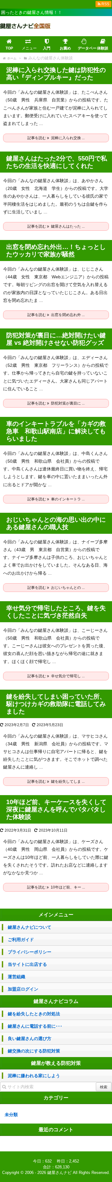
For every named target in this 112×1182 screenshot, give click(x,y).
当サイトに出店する (27, 964)
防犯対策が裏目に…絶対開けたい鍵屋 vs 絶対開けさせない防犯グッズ (56, 339)
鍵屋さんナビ (59, 1172)
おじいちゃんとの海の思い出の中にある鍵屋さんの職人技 (56, 523)
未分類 (11, 1114)
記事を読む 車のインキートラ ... (56, 499)
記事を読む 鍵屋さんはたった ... (56, 226)
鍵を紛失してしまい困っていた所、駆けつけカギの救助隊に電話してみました (56, 704)
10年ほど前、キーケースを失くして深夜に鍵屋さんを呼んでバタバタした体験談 (56, 809)
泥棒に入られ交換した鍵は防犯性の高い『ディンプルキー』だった (56, 73)
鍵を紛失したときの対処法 (34, 1014)
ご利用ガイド (21, 939)
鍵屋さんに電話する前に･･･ (35, 1026)
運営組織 (16, 976)
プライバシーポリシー (29, 952)
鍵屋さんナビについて (29, 927)
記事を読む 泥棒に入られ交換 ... (56, 138)
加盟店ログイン (23, 989)
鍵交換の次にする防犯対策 (34, 1051)
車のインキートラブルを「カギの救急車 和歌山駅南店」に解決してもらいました (56, 431)
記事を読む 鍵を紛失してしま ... (56, 781)
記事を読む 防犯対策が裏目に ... (56, 403)
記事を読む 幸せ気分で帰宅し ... (56, 676)
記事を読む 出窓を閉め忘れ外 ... (56, 315)
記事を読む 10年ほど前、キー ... (56, 887)
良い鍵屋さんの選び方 (29, 1038)
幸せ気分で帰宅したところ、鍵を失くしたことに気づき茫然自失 (56, 612)
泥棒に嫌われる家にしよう (34, 1075)
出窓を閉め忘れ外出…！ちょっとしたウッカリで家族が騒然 (56, 250)
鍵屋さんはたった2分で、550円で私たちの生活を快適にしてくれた (56, 162)
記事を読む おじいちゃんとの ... (56, 587)
